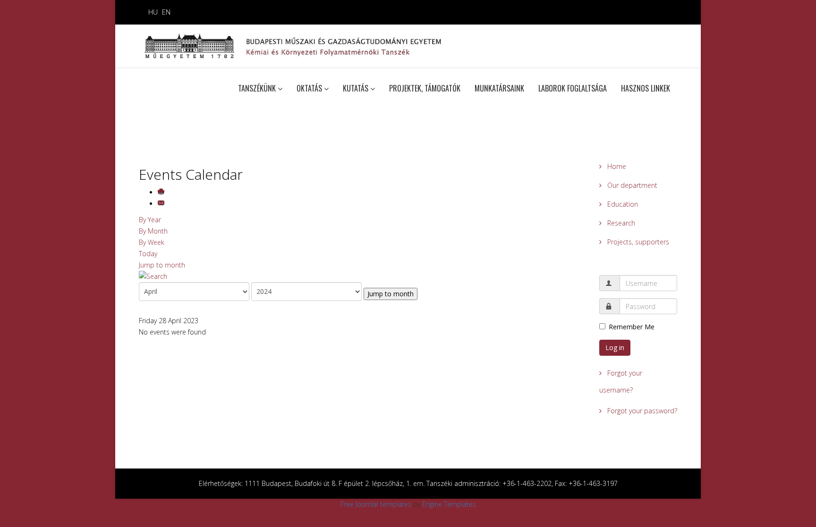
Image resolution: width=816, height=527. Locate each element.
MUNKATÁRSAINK (499, 88)
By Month (153, 230)
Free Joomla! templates (375, 504)
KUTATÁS (355, 88)
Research (620, 222)
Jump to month (162, 264)
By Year (150, 219)
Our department (631, 185)
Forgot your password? (641, 410)
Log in (614, 347)
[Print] (162, 192)
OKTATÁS (309, 88)
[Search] (362, 276)
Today (148, 253)
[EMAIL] (162, 203)
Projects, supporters (637, 241)
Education (621, 204)
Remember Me (631, 326)
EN (166, 12)
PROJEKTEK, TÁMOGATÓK (424, 88)
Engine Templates (449, 504)
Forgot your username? (620, 381)
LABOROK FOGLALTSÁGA (572, 88)
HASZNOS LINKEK (645, 88)
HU (153, 12)
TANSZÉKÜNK (257, 88)
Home (615, 166)
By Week (151, 242)
